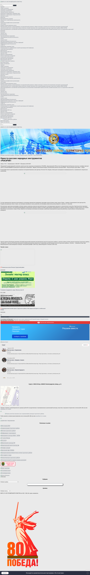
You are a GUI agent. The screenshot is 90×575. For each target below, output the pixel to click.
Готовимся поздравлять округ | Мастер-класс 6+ (12, 290)
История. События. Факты (21, 155)
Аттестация (3, 24)
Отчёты (2, 21)
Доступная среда (5, 62)
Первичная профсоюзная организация (10, 22)
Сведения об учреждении (7, 9)
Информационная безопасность (8, 43)
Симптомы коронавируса (7, 49)
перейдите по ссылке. (6, 409)
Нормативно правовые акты (7, 46)
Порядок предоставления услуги (8, 25)
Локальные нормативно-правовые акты (10, 13)
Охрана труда (4, 39)
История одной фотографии (7, 155)
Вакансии (3, 17)
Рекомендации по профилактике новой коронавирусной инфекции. (17, 47)
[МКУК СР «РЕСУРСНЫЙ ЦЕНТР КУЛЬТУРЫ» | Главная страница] (11, 1)
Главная (2, 6)
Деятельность (4, 50)
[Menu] (1, 4)
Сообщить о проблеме (20, 336)
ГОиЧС (2, 38)
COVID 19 (3, 45)
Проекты (30, 155)
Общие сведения (5, 8)
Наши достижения (5, 63)
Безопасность (4, 34)
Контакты (3, 30)
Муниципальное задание (7, 18)
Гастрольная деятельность (7, 57)
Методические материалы (7, 58)
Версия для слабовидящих (47, 322)
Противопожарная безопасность (8, 41)
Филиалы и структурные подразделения (10, 14)
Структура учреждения (6, 10)
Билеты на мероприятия (6, 54)
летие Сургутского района (8, 61)
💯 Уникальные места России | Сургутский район (12, 267)
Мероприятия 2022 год (6, 59)
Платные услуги (4, 16)
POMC (5, 163)
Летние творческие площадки (8, 55)
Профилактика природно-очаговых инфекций (12, 42)
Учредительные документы (7, 12)
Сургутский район (37, 155)
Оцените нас (4, 33)
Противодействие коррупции (8, 36)
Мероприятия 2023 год (6, 51)
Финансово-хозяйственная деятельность (10, 20)
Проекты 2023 (4, 53)
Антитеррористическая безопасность (9, 37)
